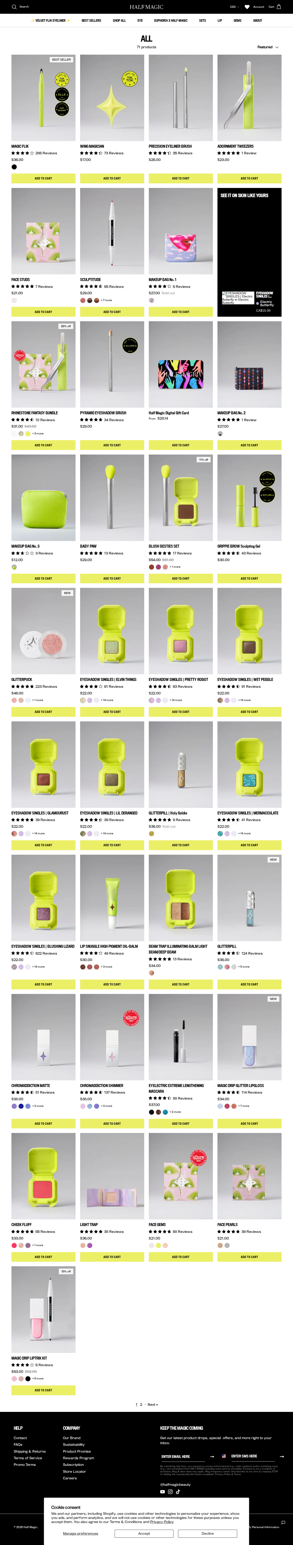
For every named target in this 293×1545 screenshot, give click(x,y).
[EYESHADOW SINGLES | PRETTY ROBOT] (151, 700)
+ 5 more (244, 966)
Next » (153, 1404)
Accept (144, 1533)
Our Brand (71, 1438)
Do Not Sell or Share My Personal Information (250, 1527)
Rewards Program (78, 1458)
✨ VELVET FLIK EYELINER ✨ (50, 20)
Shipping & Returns (30, 1451)
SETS (202, 20)
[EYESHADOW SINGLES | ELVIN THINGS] (83, 700)
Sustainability (74, 1444)
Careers (70, 1478)
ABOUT (257, 20)
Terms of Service (28, 1458)
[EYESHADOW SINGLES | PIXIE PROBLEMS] (89, 700)
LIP (220, 20)
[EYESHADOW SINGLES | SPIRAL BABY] (96, 700)
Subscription (73, 1464)
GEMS (237, 20)
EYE (140, 20)
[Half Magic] (146, 7)
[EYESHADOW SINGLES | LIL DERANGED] (83, 833)
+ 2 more (37, 1106)
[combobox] (225, 1456)
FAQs (18, 1444)
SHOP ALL (119, 20)
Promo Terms (25, 1464)
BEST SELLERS (91, 20)
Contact (20, 1438)
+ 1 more (175, 566)
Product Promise (77, 1451)
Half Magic (30, 1527)
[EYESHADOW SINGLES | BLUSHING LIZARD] (14, 967)
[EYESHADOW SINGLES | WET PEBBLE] (220, 700)
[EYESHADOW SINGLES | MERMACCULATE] (220, 833)
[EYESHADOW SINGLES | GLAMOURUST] (14, 833)
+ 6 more (37, 1378)
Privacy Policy (162, 1522)
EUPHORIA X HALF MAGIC (170, 20)
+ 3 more (37, 433)
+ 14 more (107, 700)
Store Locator (74, 1471)
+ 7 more (106, 300)
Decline (208, 1533)
